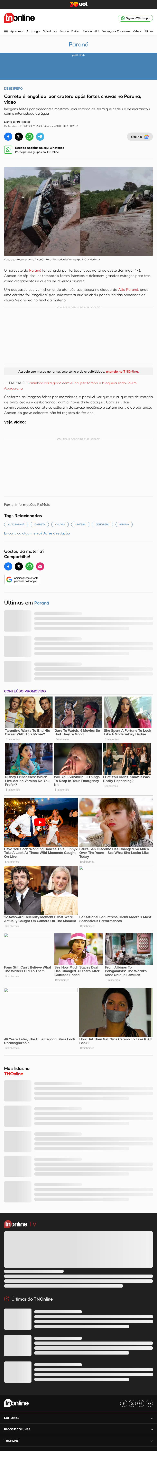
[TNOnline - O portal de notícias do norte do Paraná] (19, 18)
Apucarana (17, 31)
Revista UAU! (91, 31)
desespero (102, 524)
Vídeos (137, 31)
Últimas (148, 31)
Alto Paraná (128, 289)
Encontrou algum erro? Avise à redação (37, 533)
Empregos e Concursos (116, 31)
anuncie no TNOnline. (122, 371)
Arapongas (33, 31)
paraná (124, 524)
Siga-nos (136, 136)
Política (75, 31)
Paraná (64, 31)
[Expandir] (152, 1440)
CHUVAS (60, 524)
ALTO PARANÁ (16, 524)
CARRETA (40, 524)
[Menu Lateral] (6, 32)
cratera (80, 524)
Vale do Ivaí (50, 31)
